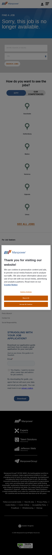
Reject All (26, 298)
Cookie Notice (11, 285)
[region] (26, 277)
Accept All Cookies (26, 304)
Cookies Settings (26, 292)
